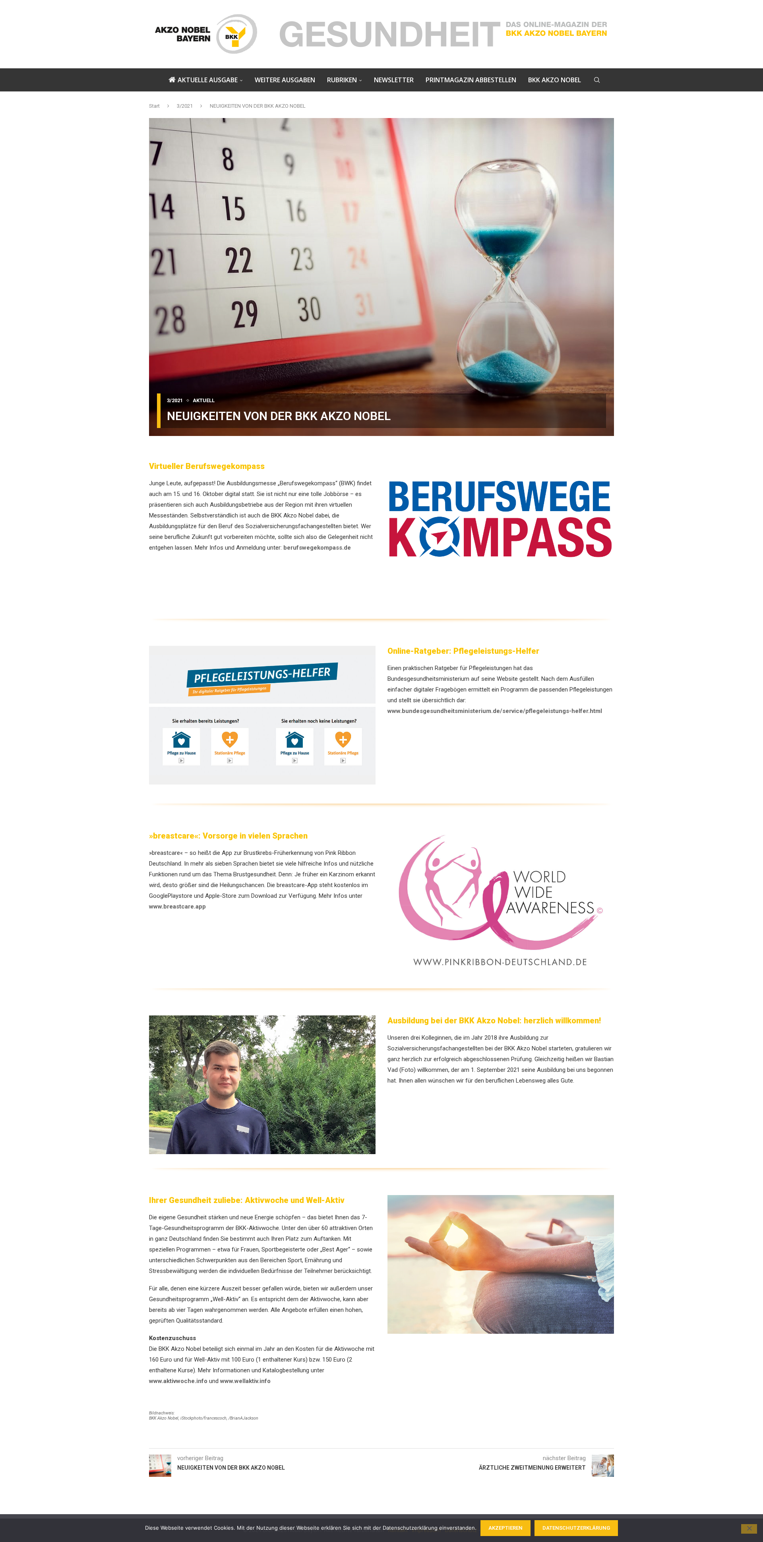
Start (154, 106)
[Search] (597, 79)
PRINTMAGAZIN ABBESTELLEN (471, 80)
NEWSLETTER (394, 80)
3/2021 (185, 106)
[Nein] (749, 1529)
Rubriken (342, 80)
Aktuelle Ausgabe (208, 80)
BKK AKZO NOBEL (554, 80)
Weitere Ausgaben (285, 80)
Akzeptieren (505, 1528)
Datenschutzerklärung (576, 1528)
